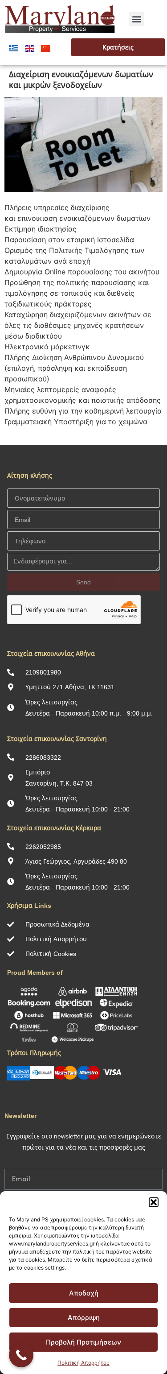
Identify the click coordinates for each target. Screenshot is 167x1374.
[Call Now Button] (21, 1355)
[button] (153, 1202)
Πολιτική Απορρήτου (83, 1362)
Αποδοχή (83, 1293)
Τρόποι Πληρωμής (34, 1052)
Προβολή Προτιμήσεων (83, 1342)
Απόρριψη (84, 1317)
